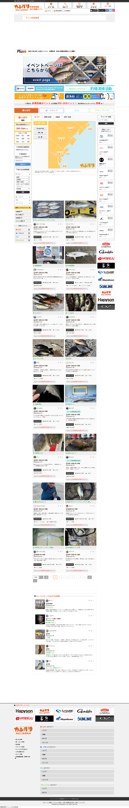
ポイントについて (54, 798)
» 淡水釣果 (17, 744)
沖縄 (28, 141)
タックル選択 (20, 221)
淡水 (17, 200)
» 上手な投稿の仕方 (19, 751)
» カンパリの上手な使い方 (21, 749)
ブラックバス (19, 203)
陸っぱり (18, 174)
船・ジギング (19, 197)
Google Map (40, 128)
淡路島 (58, 117)
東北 (23, 135)
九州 (23, 141)
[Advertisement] (64, 35)
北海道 (17, 135)
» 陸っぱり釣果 (18, 739)
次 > (90, 577)
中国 (28, 138)
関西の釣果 (47, 117)
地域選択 (18, 218)
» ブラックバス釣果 (19, 746)
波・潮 (40, 137)
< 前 (46, 577)
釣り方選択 (19, 214)
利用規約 (62, 798)
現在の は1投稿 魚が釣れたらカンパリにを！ (65, 103)
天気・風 (40, 132)
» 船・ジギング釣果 (19, 742)
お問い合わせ (75, 798)
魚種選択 (18, 211)
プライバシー (68, 798)
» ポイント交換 (18, 754)
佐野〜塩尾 (67, 117)
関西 (23, 138)
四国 (17, 141)
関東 (28, 135)
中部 (17, 138)
